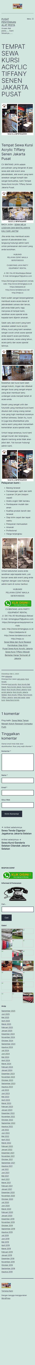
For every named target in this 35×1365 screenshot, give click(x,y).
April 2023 (5, 1100)
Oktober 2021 (7, 1159)
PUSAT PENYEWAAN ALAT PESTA (8, 22)
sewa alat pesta (19, 697)
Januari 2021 (6, 1189)
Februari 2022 (7, 1146)
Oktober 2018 (7, 1265)
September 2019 (8, 1229)
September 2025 (8, 1011)
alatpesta (8, 676)
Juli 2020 (5, 1202)
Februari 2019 (7, 1252)
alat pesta (20, 679)
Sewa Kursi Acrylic (12, 700)
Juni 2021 (5, 1173)
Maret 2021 (6, 1183)
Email (4, 787)
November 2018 (8, 1262)
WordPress (5, 1298)
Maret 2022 (6, 1143)
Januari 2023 (6, 1110)
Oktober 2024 (7, 1041)
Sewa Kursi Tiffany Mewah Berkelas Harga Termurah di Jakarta (17, 655)
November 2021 (8, 1156)
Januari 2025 (6, 1031)
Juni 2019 (5, 1239)
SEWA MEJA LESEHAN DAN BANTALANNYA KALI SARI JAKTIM (15, 227)
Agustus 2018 (7, 1272)
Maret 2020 (6, 1209)
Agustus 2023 (7, 1087)
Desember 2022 (8, 1113)
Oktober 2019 (7, 1225)
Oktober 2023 (7, 1080)
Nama (4, 775)
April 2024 (5, 1060)
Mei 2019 (5, 1242)
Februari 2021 (7, 1186)
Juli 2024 (5, 1050)
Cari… (3, 904)
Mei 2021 (5, 1176)
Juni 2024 (5, 1054)
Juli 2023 (5, 1090)
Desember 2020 (8, 1192)
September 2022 (8, 1123)
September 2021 (8, 1163)
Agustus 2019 (7, 1232)
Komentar (6, 751)
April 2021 (5, 1179)
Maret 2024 (6, 1064)
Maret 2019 (6, 1249)
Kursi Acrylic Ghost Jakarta (17, 690)
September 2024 (8, 1044)
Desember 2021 (7, 1153)
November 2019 (8, 1222)
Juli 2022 (5, 1130)
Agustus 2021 (7, 1166)
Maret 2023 (6, 1103)
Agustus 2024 (7, 1047)
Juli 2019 (5, 1235)
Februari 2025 (7, 1027)
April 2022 (5, 1140)
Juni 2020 (5, 1206)
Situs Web (5, 800)
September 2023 (8, 1083)
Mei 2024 (5, 1057)
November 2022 (8, 1117)
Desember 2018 (7, 1258)
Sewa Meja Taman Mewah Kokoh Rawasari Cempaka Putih (16, 723)
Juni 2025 (5, 1014)
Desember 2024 (8, 1034)
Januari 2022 (6, 1150)
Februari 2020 (7, 1212)
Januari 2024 (6, 1070)
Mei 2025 (5, 1017)
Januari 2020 (6, 1216)
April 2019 (5, 1245)
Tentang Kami (7, 1291)
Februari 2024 (7, 1067)
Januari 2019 (6, 1255)
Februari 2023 (7, 1107)
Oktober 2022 (7, 1120)
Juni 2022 (5, 1133)
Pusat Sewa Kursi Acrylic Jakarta (18, 648)
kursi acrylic (12, 684)
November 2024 (8, 1037)
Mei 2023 (5, 1097)
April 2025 (5, 1021)
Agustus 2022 (7, 1126)
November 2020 (8, 1196)
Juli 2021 (5, 1169)
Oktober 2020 (7, 1199)
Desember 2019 (7, 1219)
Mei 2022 (5, 1136)
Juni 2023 (5, 1093)
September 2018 (8, 1268)
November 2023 (8, 1077)
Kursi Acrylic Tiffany (15, 695)
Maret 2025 (6, 1024)
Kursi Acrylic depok (14, 687)
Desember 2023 (8, 1074)
